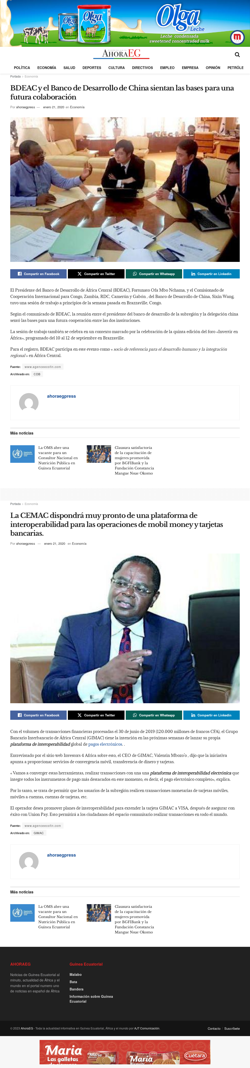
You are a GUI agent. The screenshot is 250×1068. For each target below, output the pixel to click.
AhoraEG (27, 1028)
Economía (46, 67)
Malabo (76, 974)
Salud (69, 67)
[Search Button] (237, 54)
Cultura (116, 67)
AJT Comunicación (146, 1028)
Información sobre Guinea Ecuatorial (91, 999)
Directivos (142, 67)
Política (22, 67)
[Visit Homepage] (121, 54)
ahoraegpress (25, 107)
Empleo (167, 67)
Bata (73, 981)
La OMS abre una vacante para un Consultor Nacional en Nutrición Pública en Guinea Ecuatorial (58, 457)
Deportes (92, 67)
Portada (15, 76)
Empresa (190, 67)
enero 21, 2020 (53, 107)
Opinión (213, 67)
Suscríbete (232, 1028)
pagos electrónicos (105, 744)
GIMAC (39, 833)
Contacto (214, 1028)
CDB (37, 374)
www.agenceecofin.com (43, 367)
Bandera (76, 989)
